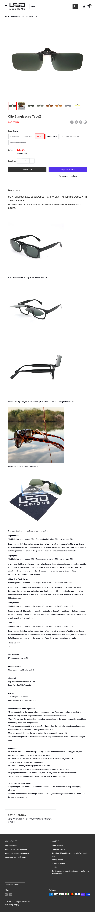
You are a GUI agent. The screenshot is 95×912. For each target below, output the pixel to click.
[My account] (84, 6)
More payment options (68, 176)
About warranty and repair (15, 857)
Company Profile (58, 849)
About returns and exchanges (17, 853)
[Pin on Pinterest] (76, 122)
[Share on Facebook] (72, 122)
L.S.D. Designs (13, 122)
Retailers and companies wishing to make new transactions (70, 872)
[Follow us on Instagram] (6, 894)
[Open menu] (6, 6)
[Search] (75, 6)
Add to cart (27, 169)
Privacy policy (57, 859)
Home (7, 16)
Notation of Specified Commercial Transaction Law (70, 854)
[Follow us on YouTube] (10, 894)
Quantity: (12, 161)
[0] (88, 6)
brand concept (57, 845)
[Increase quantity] (32, 160)
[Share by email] (85, 122)
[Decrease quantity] (19, 160)
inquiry (54, 867)
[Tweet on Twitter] (80, 122)
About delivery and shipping (16, 849)
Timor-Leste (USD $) (13, 884)
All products (15, 16)
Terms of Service (58, 863)
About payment (11, 845)
